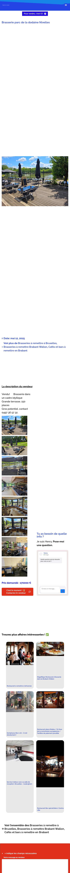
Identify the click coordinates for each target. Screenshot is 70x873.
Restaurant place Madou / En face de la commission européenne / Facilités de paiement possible (49, 731)
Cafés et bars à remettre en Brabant (26, 832)
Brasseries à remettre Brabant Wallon (25, 346)
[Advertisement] (35, 369)
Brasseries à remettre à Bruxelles (37, 343)
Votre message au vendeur (14, 857)
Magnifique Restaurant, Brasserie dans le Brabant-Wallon (49, 678)
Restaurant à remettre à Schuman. (19, 686)
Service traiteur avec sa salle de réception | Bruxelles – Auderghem (19, 783)
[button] (66, 5)
